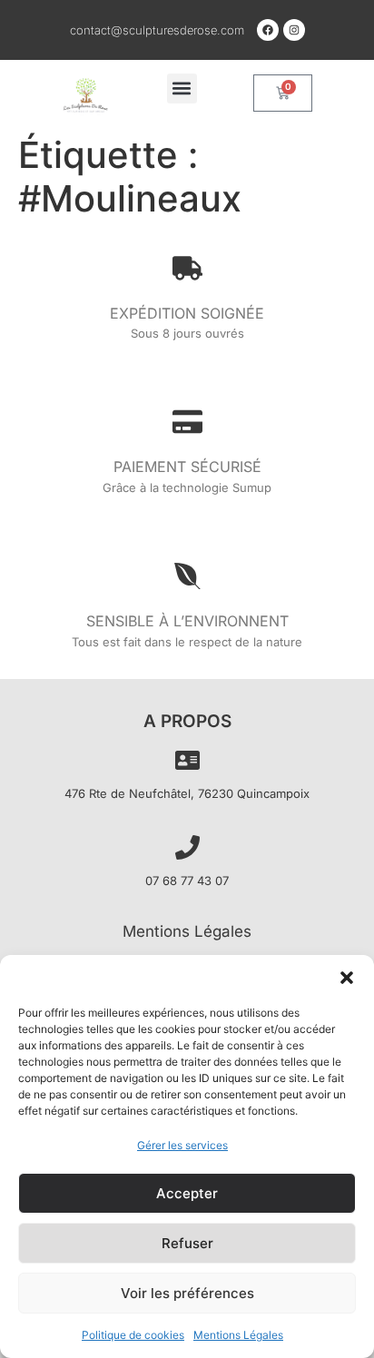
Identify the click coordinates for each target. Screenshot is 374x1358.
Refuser (187, 1243)
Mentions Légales (238, 1335)
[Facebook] (268, 30)
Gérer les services (182, 1145)
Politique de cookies (133, 1335)
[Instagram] (294, 30)
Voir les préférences (187, 1293)
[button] (347, 978)
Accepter (187, 1193)
